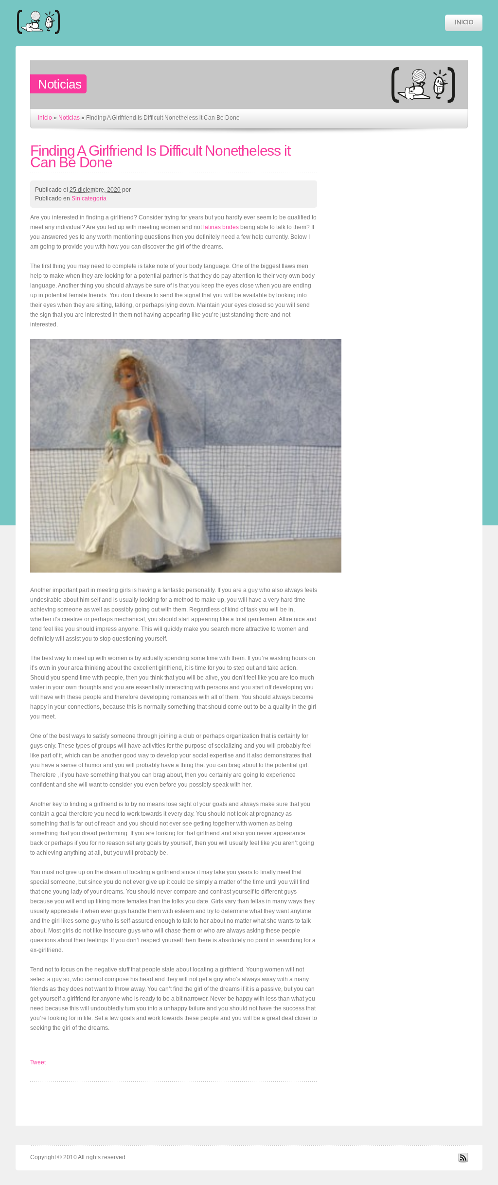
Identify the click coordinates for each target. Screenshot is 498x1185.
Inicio (45, 117)
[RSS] (463, 1160)
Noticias (69, 117)
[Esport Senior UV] (38, 39)
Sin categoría (89, 198)
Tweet (38, 1062)
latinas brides (221, 227)
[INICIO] (463, 23)
